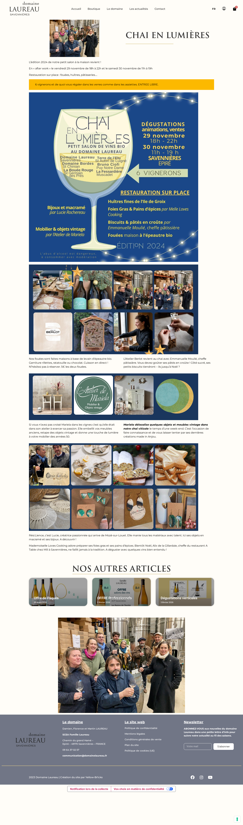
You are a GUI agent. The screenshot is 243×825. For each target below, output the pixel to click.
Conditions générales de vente (143, 739)
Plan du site (132, 745)
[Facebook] (193, 777)
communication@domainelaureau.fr (84, 755)
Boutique (94, 8)
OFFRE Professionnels (114, 598)
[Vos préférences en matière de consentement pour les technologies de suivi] (237, 819)
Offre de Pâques (46, 598)
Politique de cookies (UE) (140, 750)
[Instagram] (201, 777)
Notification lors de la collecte (89, 789)
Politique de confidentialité (141, 728)
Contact (160, 8)
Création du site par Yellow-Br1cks (81, 777)
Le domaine (115, 8)
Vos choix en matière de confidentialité (139, 789)
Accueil (76, 8)
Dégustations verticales (179, 598)
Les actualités (138, 8)
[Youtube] (210, 777)
